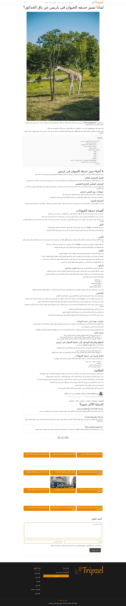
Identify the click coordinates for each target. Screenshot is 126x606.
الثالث (94, 155)
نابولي (58, 2)
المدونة (46, 2)
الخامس (94, 158)
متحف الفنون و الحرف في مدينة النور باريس (38, 507)
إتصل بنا (56, 576)
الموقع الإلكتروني (90, 324)
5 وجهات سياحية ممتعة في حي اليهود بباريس (64, 489)
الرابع (95, 156)
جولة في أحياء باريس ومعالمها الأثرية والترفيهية (37, 472)
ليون (62, 2)
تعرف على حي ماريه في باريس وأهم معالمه (38, 489)
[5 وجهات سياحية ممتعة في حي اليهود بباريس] (63, 483)
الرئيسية (71, 2)
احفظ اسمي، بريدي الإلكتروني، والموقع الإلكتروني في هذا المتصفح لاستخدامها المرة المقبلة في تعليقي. (76, 545)
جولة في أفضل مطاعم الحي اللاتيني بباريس (91, 454)
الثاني (94, 153)
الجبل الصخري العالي (91, 143)
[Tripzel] (97, 2)
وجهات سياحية (52, 2)
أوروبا (93, 396)
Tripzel (101, 396)
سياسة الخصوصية (63, 600)
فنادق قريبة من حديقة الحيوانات (88, 162)
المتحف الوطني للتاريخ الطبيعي (88, 144)
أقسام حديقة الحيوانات (93, 150)
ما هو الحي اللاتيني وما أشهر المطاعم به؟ (65, 472)
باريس (66, 2)
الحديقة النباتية (92, 148)
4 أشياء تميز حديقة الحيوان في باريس (90, 141)
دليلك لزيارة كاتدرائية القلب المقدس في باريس (64, 454)
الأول (95, 151)
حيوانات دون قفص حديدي (90, 146)
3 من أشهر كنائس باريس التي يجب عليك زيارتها (37, 454)
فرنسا (90, 396)
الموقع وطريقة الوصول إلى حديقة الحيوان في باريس (83, 160)
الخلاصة (97, 163)
